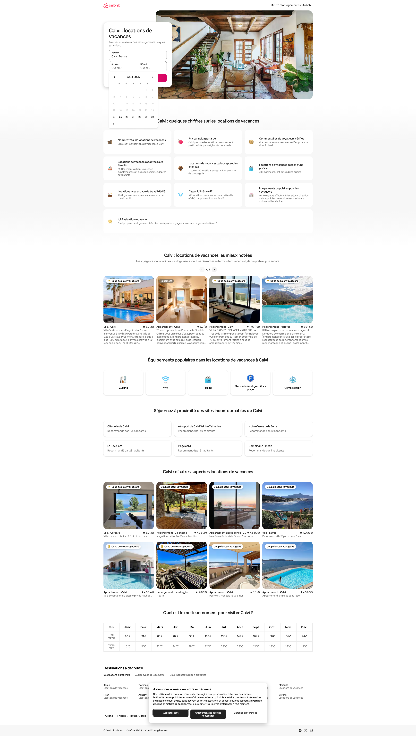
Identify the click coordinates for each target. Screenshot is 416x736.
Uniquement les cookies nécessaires (208, 714)
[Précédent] (202, 269)
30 (152, 116)
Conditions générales (156, 730)
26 (127, 116)
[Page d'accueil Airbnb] (111, 5)
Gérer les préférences (245, 712)
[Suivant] (214, 269)
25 (120, 116)
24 (114, 116)
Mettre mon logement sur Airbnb (291, 5)
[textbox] (123, 68)
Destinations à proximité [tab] (116, 674)
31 (114, 123)
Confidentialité (134, 730)
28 (139, 116)
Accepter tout (170, 712)
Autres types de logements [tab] (149, 674)
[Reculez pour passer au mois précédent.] (115, 77)
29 (146, 116)
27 (133, 116)
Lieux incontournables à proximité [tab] (188, 674)
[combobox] (137, 56)
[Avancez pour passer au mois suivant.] (152, 77)
